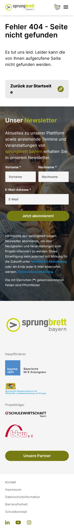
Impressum (13, 489)
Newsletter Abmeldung (49, 261)
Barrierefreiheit (16, 504)
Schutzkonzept (16, 512)
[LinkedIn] (7, 523)
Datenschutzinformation (22, 497)
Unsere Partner (37, 456)
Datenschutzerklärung (35, 272)
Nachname (47, 167)
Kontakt (10, 482)
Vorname (13, 167)
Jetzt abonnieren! (38, 216)
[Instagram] (29, 523)
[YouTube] (18, 523)
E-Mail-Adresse (18, 189)
